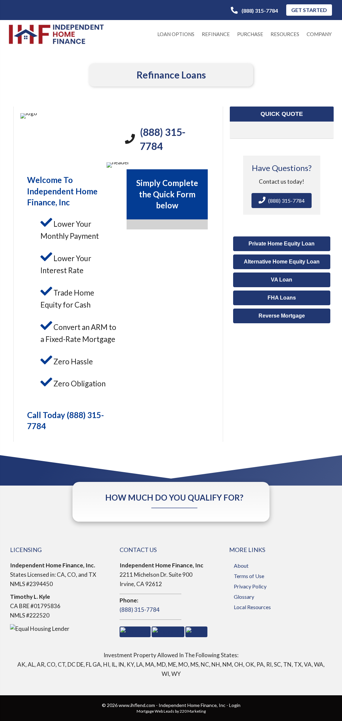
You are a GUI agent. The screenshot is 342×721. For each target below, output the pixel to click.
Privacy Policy (250, 586)
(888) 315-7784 (140, 609)
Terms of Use (249, 576)
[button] (254, 10)
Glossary (244, 596)
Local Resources (252, 607)
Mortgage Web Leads (155, 711)
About (241, 565)
